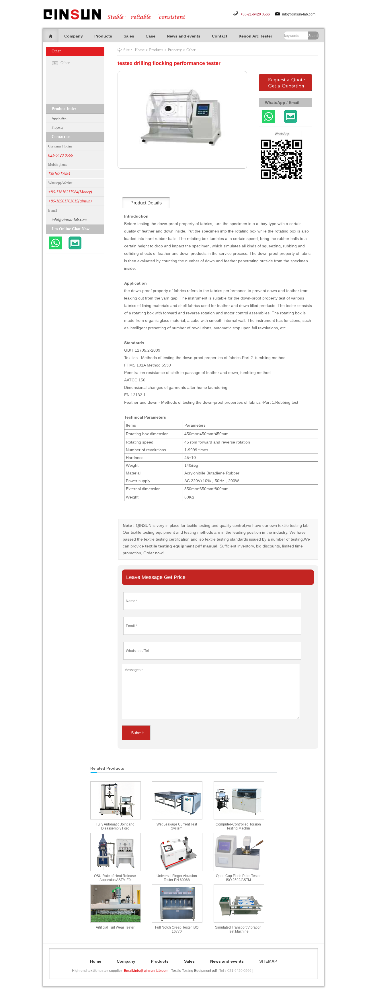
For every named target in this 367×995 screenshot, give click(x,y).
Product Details (146, 202)
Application (59, 118)
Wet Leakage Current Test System (177, 826)
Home (140, 50)
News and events (183, 36)
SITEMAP (268, 961)
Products (103, 36)
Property (57, 127)
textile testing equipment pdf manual (180, 546)
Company (73, 36)
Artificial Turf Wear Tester (115, 927)
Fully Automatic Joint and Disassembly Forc (115, 826)
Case (150, 36)
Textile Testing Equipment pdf (194, 971)
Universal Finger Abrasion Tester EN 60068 (177, 878)
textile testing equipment (152, 532)
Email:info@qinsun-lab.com (146, 971)
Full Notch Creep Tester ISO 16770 (176, 929)
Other (191, 50)
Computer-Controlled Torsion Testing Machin (238, 826)
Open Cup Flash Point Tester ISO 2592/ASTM (238, 878)
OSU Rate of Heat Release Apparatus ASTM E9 (115, 878)
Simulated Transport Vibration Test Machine (238, 929)
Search (313, 36)
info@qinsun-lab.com (298, 14)
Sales (129, 36)
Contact (219, 36)
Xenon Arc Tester (255, 36)
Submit (137, 732)
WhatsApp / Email (282, 102)
